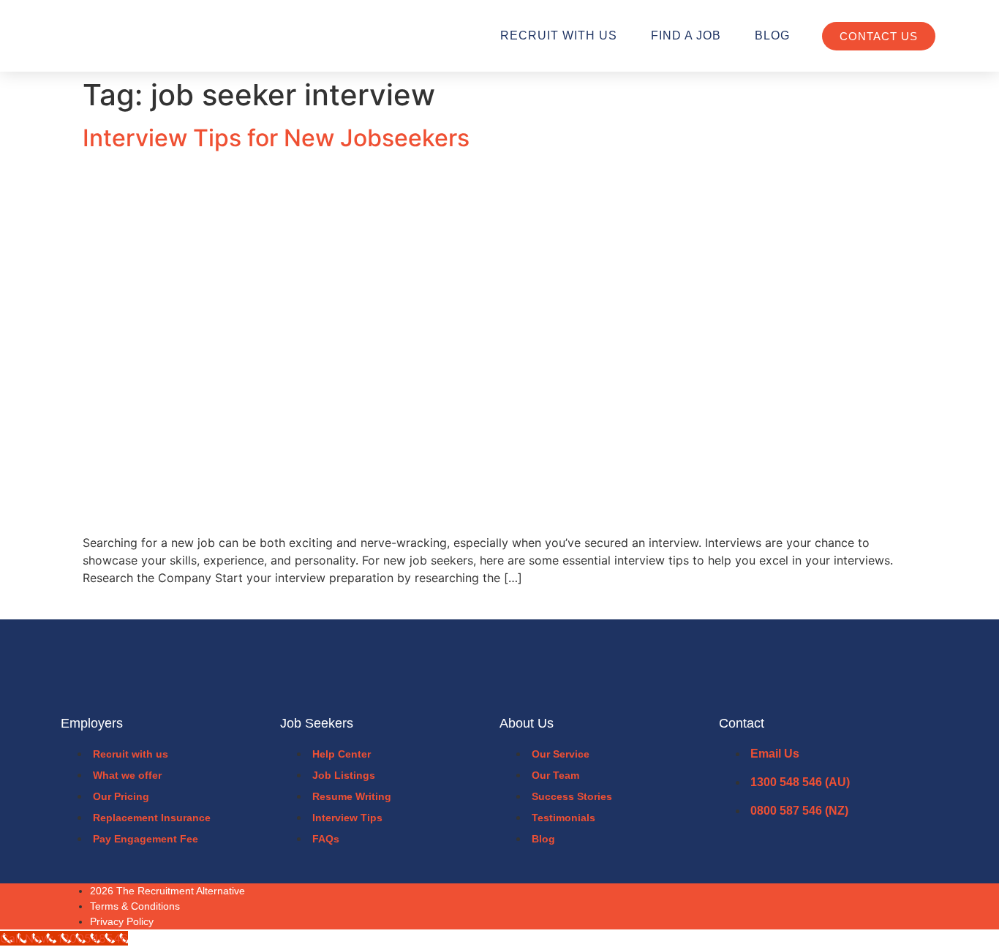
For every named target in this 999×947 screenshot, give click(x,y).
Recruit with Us (558, 35)
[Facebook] (895, 906)
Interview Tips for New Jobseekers (276, 138)
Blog (772, 35)
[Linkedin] (929, 906)
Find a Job (686, 35)
